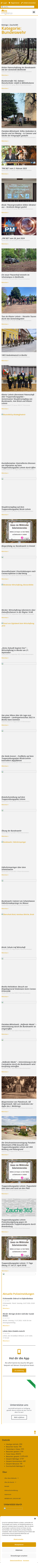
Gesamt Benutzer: (13, 1464)
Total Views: (11, 1454)
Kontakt (6, 1486)
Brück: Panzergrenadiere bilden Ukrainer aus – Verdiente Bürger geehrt (19, 206)
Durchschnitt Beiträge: (15, 1466)
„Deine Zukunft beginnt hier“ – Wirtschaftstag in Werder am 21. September (15, 650)
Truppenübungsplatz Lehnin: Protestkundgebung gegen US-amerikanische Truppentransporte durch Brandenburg (19, 1223)
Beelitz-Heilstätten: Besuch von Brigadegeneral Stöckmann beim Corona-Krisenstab (19, 988)
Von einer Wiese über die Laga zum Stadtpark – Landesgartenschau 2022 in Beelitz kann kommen (18, 717)
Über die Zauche (9, 1482)
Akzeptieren (19, 1545)
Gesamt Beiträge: (13, 1459)
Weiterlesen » (5, 75)
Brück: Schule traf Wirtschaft (13, 947)
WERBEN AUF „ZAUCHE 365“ (12, 1498)
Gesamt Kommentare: (14, 1461)
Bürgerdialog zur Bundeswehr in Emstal (18, 546)
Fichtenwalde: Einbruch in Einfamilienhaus (18, 1298)
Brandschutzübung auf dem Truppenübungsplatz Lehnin (13, 798)
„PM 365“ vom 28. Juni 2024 (13, 238)
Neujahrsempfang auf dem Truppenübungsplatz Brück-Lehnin (16, 508)
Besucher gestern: (13, 1451)
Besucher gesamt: (13, 1456)
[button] (35, 1519)
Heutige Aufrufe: (12, 1444)
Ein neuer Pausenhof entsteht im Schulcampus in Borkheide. (15, 276)
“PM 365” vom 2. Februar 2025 (14, 168)
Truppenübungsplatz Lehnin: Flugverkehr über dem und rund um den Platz (19, 1187)
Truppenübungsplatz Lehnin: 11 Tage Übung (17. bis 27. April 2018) (17, 1264)
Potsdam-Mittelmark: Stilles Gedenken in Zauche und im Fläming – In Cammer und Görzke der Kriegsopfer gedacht (19, 133)
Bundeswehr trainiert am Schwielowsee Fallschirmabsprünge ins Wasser (18, 902)
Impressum (26, 1560)
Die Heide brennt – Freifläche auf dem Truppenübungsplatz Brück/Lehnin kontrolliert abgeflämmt (18, 758)
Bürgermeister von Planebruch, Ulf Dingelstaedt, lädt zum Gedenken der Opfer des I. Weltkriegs (17, 1104)
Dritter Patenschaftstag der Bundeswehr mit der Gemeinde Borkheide (19, 68)
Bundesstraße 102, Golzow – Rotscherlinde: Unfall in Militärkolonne (18, 82)
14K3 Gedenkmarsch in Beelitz (14, 355)
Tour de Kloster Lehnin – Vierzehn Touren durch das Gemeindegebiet (19, 317)
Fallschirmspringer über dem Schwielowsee (14, 868)
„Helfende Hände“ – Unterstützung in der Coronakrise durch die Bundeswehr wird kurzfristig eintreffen (19, 1064)
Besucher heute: (12, 1446)
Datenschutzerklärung (16, 1560)
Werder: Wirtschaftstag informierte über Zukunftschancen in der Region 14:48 (18, 611)
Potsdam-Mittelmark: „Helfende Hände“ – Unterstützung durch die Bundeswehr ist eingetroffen (19, 1026)
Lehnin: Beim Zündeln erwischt (14, 1331)
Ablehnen (19, 1550)
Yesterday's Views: (13, 1449)
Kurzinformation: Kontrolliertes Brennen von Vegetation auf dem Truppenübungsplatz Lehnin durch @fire (19, 465)
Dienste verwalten (18, 1539)
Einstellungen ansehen (19, 1556)
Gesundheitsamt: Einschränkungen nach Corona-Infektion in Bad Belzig (19, 572)
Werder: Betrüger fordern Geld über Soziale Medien (18, 1315)
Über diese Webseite (10, 1478)
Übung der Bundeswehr (11, 830)
